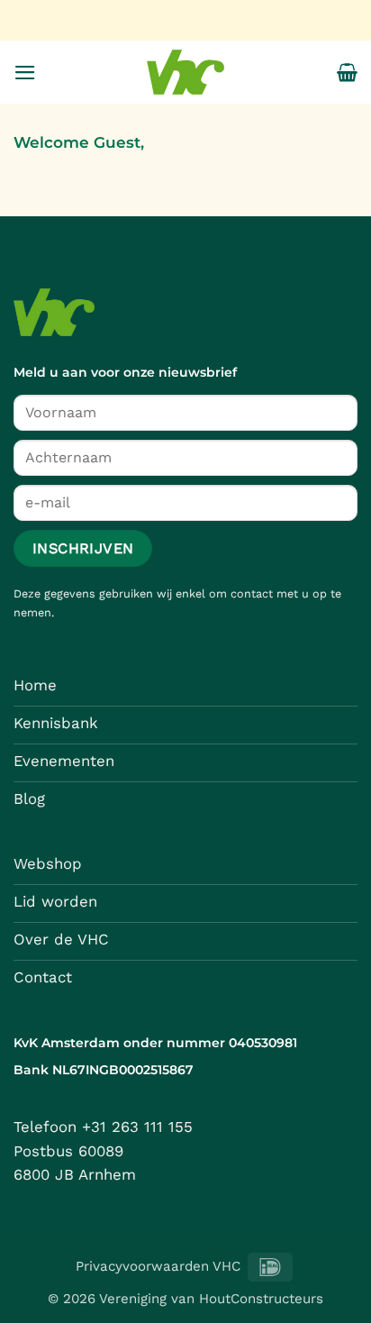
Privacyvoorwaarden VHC (158, 1266)
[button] (25, 73)
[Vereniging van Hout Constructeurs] (185, 72)
